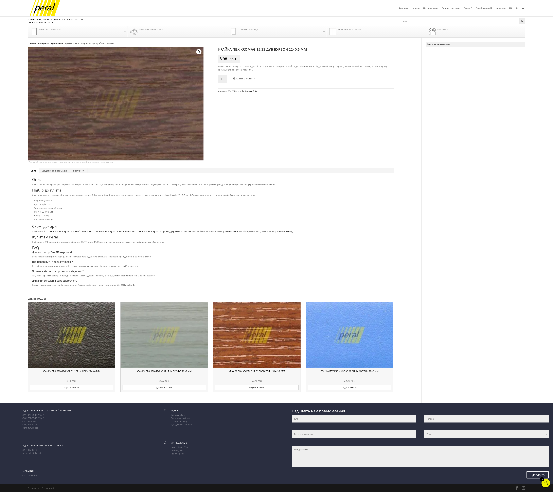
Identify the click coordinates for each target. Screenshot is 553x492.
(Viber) (41, 415)
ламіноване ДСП (287, 231)
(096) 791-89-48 (29, 424)
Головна (403, 8)
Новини (416, 8)
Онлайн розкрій (484, 8)
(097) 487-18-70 (45, 22)
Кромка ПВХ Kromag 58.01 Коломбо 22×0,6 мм (69, 231)
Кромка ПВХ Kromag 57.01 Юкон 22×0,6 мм (113, 231)
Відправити (538, 475)
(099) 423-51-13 (44, 19)
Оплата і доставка (451, 8)
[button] (198, 51)
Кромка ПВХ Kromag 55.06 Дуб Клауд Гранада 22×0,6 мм (163, 231)
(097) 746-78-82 (29, 475)
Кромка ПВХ (57, 43)
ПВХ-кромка (232, 231)
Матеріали (43, 43)
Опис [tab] (33, 170)
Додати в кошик (244, 78)
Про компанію (430, 8)
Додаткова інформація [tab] (54, 170)
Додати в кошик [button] (71, 387)
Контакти (500, 8)
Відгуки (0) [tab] (78, 170)
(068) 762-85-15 (60, 19)
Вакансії (468, 8)
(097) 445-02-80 (76, 19)
